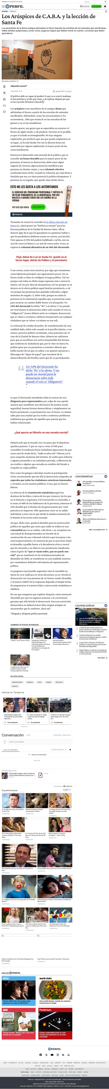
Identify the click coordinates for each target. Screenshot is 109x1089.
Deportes (58, 1063)
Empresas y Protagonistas (97, 1063)
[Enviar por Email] (4, 106)
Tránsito (84, 1075)
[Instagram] (58, 1055)
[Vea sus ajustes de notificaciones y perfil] (105, 6)
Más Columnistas (97, 530)
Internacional (44, 1063)
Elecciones (59, 682)
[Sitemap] (68, 1055)
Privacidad (55, 1075)
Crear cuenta (67, 735)
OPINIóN (5, 11)
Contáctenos (46, 1075)
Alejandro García (17, 682)
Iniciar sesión (57, 735)
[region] (37, 760)
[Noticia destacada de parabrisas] (55, 1010)
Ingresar (86, 6)
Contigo (38, 1072)
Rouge (61, 1069)
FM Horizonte (79, 1069)
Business (84, 1063)
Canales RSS (25, 1075)
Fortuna (47, 1069)
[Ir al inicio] (14, 6)
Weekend (40, 1069)
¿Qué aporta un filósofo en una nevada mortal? (41, 432)
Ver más (101, 658)
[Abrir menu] (3, 6)
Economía (28, 1063)
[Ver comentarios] (105, 12)
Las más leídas (84, 605)
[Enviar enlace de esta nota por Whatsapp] (4, 99)
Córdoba (69, 1063)
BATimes (71, 1069)
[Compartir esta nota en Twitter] (4, 93)
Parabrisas (54, 1069)
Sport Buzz (72, 1072)
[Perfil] (14, 973)
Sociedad (35, 1063)
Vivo (61, 1066)
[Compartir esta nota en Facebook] (4, 86)
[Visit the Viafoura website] (67, 786)
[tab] (10, 750)
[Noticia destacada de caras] (19, 1010)
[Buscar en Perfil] (105, 2)
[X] (46, 1055)
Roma (39, 682)
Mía (66, 1069)
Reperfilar (77, 1063)
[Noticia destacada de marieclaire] (55, 978)
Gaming (56, 1066)
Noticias (37, 1066)
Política (20, 1063)
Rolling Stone (62, 1072)
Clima (52, 1063)
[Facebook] (40, 1055)
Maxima (86, 1072)
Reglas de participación (72, 1075)
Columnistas (84, 476)
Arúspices (30, 682)
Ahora (5, 1063)
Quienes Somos (35, 1075)
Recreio (79, 1072)
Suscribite (96, 6)
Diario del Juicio (69, 1066)
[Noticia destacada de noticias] (19, 978)
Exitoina (49, 1066)
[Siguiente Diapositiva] (70, 711)
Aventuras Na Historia (49, 1072)
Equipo (62, 1075)
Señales (48, 682)
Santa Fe (15, 686)
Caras (44, 1066)
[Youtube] (52, 1055)
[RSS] (63, 1055)
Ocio (63, 1063)
